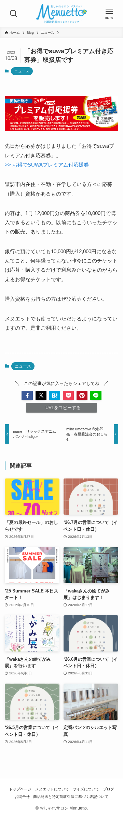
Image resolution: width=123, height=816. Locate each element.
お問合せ (22, 796)
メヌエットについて (52, 789)
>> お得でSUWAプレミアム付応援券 (47, 165)
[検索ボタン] (13, 13)
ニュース (21, 71)
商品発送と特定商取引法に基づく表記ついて (70, 796)
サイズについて (86, 789)
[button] (27, 395)
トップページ (20, 789)
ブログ (108, 789)
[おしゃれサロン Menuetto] (61, 13)
